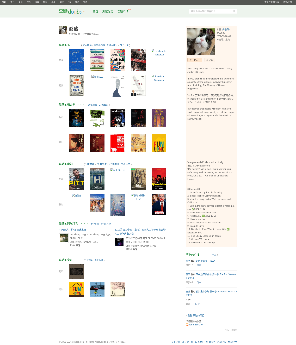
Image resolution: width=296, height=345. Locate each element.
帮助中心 (221, 342)
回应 (198, 265)
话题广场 (122, 11)
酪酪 (188, 261)
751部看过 (114, 164)
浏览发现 (108, 11)
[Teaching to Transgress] (159, 52)
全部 (214, 255)
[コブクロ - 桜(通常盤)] (117, 289)
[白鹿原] (76, 118)
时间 (77, 2)
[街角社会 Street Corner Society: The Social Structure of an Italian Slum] (97, 76)
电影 (20, 2)
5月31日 (190, 265)
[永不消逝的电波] (97, 144)
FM (69, 2)
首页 (95, 11)
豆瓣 (4, 2)
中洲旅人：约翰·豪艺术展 (72, 229)
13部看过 (103, 105)
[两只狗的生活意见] (97, 119)
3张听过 (99, 260)
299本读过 (112, 45)
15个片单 (125, 164)
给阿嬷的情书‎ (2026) (206, 261)
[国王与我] (159, 118)
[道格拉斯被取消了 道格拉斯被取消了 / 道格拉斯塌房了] (159, 204)
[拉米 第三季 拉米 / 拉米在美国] (117, 170)
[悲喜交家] (159, 144)
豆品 (85, 2)
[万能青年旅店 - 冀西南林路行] (76, 271)
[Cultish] (117, 60)
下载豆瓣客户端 (271, 2)
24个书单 (124, 45)
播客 (37, 2)
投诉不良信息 (231, 330)
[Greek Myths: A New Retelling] (76, 60)
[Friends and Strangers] (159, 78)
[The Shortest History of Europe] (138, 60)
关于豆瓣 (175, 342)
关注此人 (193, 60)
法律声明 (210, 342)
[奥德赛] (76, 195)
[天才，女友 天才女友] (117, 204)
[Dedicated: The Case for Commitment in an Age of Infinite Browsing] (97, 60)
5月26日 (190, 282)
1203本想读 (99, 45)
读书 (12, 2)
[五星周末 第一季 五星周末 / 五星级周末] (97, 202)
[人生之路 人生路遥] (138, 179)
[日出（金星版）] (76, 143)
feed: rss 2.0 (196, 324)
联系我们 (199, 342)
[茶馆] (138, 119)
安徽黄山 (226, 29)
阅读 (62, 2)
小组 (53, 2)
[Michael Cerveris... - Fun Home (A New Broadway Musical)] (76, 289)
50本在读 (87, 45)
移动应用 (232, 342)
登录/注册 (287, 2)
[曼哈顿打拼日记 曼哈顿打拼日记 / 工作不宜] (138, 197)
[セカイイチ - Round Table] (97, 289)
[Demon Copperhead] (76, 85)
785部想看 (101, 164)
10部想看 (92, 105)
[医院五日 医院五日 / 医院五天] (97, 179)
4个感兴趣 (106, 223)
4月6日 (189, 304)
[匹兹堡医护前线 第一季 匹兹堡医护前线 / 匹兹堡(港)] (76, 179)
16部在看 (89, 164)
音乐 (29, 2)
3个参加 (95, 223)
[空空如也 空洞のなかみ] (138, 85)
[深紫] (138, 146)
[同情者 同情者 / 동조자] (159, 179)
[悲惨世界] (117, 118)
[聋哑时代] (117, 86)
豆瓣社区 (74, 12)
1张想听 (89, 260)
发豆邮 (209, 60)
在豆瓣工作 (187, 342)
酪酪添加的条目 (196, 315)
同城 (45, 2)
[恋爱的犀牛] (117, 143)
